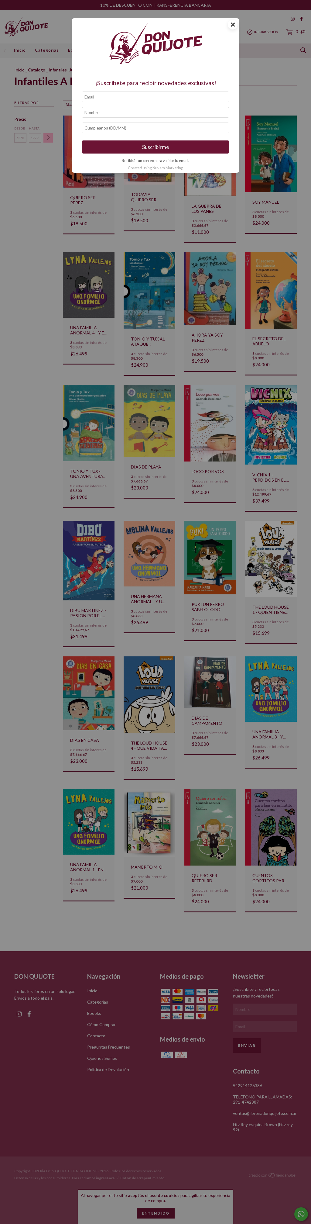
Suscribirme (155, 147)
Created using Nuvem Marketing (155, 167)
